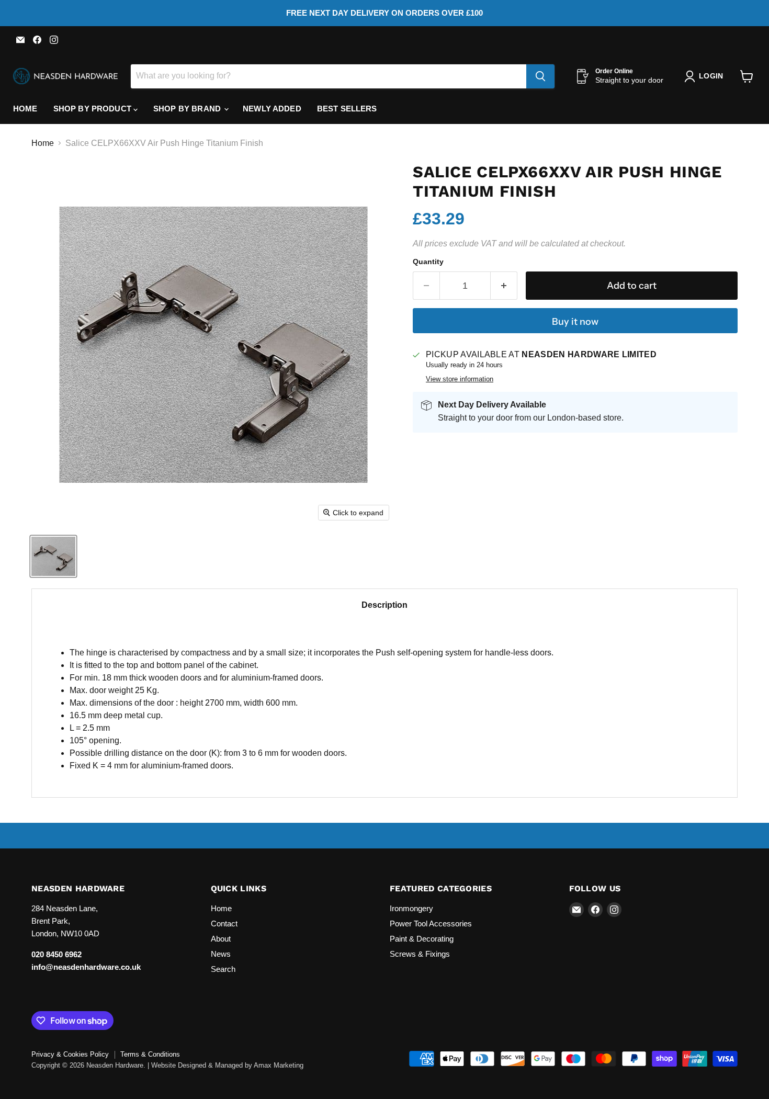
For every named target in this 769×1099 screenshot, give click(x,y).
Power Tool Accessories (431, 923)
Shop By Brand (188, 108)
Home (25, 108)
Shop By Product (93, 108)
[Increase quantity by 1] (504, 285)
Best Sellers (347, 108)
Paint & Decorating (422, 938)
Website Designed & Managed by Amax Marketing (227, 1065)
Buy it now (575, 321)
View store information (459, 379)
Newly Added (272, 108)
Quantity (428, 261)
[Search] (540, 76)
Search (223, 969)
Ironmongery (411, 908)
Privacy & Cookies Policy (70, 1054)
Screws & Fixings (420, 953)
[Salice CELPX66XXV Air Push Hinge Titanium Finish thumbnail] (53, 556)
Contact (224, 923)
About (221, 938)
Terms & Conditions (150, 1054)
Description (384, 605)
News (221, 953)
